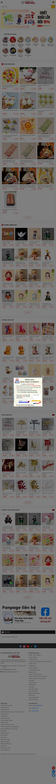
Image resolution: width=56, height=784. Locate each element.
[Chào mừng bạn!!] (28, 392)
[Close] (43, 376)
